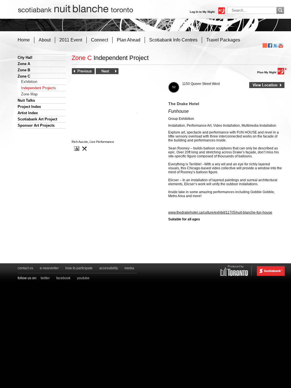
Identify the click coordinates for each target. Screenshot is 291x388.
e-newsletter (49, 268)
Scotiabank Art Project (37, 119)
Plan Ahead (128, 39)
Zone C (24, 76)
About (45, 39)
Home (24, 39)
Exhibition (29, 82)
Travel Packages (223, 39)
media (129, 268)
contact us (25, 268)
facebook (63, 278)
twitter (45, 278)
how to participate (79, 268)
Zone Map (29, 94)
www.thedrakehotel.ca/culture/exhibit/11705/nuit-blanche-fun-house (220, 212)
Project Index (29, 107)
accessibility (108, 268)
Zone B (24, 70)
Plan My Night (266, 72)
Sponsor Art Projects (36, 125)
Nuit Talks (26, 100)
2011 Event (70, 39)
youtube (83, 278)
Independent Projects (38, 88)
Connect (99, 39)
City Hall (25, 57)
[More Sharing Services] (265, 45)
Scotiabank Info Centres (173, 39)
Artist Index (28, 113)
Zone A (24, 64)
